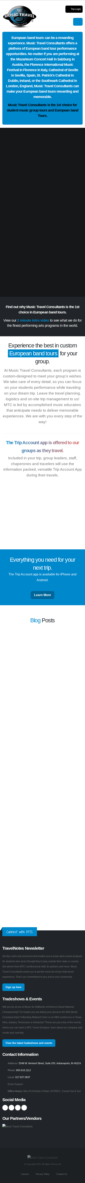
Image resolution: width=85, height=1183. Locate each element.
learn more (71, 656)
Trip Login (75, 9)
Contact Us (61, 1174)
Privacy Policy (42, 1174)
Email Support (15, 1084)
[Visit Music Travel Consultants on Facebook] (5, 1107)
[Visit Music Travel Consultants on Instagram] (11, 1107)
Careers (24, 1174)
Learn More (42, 595)
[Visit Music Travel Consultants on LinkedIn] (18, 1107)
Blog (35, 620)
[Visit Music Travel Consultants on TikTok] (24, 1107)
